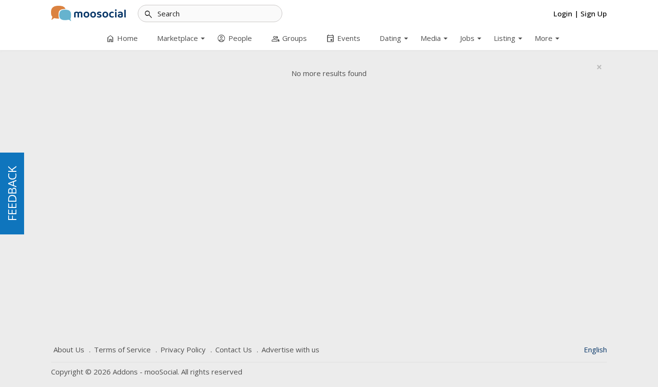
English (595, 349)
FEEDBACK (12, 193)
